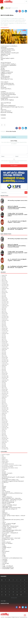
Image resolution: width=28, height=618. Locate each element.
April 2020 (4, 354)
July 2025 (4, 289)
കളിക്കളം (4, 487)
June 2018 (4, 384)
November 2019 (5, 361)
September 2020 (5, 348)
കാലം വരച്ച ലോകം (6, 491)
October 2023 (4, 304)
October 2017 (4, 394)
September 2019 (5, 364)
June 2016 (4, 415)
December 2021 (5, 330)
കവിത (14, 131)
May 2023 (4, 309)
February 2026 (5, 281)
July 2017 (4, 398)
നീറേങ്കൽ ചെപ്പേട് (5, 514)
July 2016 (4, 414)
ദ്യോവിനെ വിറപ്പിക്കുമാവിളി (8, 502)
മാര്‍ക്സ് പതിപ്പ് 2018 (6, 542)
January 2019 (4, 374)
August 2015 (4, 429)
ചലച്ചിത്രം (4, 495)
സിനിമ (3, 564)
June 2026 (4, 277)
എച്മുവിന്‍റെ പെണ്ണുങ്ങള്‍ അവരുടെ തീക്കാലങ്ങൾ (13, 481)
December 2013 (5, 448)
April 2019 (4, 370)
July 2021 (4, 334)
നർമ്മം (3, 518)
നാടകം (3, 510)
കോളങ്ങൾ (4, 494)
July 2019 (4, 366)
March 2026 (4, 280)
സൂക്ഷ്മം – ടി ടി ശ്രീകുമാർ (7, 566)
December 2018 (5, 376)
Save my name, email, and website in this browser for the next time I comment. (14, 161)
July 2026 (4, 276)
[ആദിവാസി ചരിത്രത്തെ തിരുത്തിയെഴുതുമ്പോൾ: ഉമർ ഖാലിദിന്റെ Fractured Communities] (2, 208)
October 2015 (4, 426)
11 (5, 588)
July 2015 (4, 430)
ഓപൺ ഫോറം (5, 482)
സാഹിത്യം (4, 562)
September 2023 (5, 305)
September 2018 (5, 380)
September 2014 (5, 441)
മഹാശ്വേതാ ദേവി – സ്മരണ (8, 539)
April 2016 (4, 418)
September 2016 (5, 411)
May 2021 (4, 337)
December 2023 (5, 301)
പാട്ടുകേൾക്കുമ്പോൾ (6, 524)
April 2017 (4, 402)
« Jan (2, 600)
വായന (3, 554)
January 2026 (4, 283)
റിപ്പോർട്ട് (4, 548)
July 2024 (4, 293)
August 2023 (4, 307)
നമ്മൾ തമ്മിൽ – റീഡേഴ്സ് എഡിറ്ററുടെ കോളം (11, 507)
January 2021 (4, 342)
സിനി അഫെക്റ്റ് (5, 563)
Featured (3, 458)
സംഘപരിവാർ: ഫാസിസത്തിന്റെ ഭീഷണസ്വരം (12, 558)
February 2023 (5, 313)
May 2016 (4, 417)
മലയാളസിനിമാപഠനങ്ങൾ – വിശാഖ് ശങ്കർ (11, 538)
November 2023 (5, 303)
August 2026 (4, 275)
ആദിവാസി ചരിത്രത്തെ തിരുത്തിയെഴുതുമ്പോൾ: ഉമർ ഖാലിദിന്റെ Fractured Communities (16, 208)
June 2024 (4, 295)
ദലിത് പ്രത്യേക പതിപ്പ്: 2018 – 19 (9, 501)
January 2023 (4, 315)
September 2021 (5, 333)
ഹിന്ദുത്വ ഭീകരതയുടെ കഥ (8, 567)
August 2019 (4, 365)
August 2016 (4, 413)
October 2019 (4, 362)
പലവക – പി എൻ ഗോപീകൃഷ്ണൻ (9, 523)
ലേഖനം (3, 550)
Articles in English (6, 454)
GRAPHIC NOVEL (5, 461)
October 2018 (4, 378)
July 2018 (4, 382)
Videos (3, 470)
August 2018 (4, 381)
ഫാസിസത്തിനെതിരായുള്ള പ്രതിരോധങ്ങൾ (11, 530)
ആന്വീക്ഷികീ (5, 474)
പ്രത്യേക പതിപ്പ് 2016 (6, 528)
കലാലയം (4, 486)
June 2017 (4, 399)
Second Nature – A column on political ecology (11, 465)
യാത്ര (3, 544)
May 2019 (4, 369)
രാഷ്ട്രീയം (4, 546)
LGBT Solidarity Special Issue (8, 463)
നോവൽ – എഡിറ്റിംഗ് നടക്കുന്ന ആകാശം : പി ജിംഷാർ (13, 515)
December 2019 (5, 360)
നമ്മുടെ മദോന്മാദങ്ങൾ (7, 506)
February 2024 (5, 299)
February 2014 (5, 447)
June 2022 (4, 323)
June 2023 (4, 308)
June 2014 (4, 445)
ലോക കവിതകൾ (5, 551)
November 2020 (5, 345)
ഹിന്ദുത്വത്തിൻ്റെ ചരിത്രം (8, 568)
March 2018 (4, 387)
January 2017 (4, 406)
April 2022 (4, 325)
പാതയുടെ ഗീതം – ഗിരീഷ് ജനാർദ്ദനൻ (10, 526)
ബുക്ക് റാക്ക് (4, 534)
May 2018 (4, 385)
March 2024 (4, 297)
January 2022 (4, 329)
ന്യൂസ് (3, 516)
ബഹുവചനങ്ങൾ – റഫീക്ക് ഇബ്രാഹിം (10, 532)
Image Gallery (5, 462)
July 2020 (4, 350)
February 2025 (5, 292)
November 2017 (5, 393)
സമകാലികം (4, 559)
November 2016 (5, 409)
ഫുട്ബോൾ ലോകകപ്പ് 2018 (7, 531)
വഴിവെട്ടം (4, 552)
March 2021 (4, 340)
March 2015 (4, 435)
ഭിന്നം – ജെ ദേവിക (6, 536)
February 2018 (5, 389)
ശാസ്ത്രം (4, 555)
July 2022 (4, 321)
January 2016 (4, 422)
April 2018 (4, 386)
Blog (3, 455)
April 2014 (4, 446)
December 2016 (5, 407)
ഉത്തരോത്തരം (5, 478)
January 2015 (4, 437)
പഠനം (3, 520)
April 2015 (4, 434)
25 (5, 594)
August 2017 (4, 397)
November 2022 (5, 317)
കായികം (4, 490)
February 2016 (5, 421)
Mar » (5, 600)
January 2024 (4, 300)
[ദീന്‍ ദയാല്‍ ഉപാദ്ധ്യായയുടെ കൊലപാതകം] (2, 201)
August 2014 (4, 442)
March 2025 (4, 291)
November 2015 (5, 425)
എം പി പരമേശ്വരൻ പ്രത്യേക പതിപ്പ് (10, 479)
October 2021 (4, 332)
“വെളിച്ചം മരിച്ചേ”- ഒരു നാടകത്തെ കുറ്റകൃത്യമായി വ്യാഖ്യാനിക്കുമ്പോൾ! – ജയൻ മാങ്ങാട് (17, 215)
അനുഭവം (4, 471)
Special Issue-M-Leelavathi (7, 466)
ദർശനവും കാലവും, (6, 503)
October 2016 (4, 410)
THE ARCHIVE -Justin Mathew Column (10, 467)
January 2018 (4, 390)
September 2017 (5, 395)
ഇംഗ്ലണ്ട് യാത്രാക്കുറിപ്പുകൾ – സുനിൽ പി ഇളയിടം (13, 477)
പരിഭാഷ (4, 522)
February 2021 (5, 341)
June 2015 (4, 431)
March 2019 (4, 372)
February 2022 (5, 328)
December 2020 (5, 344)
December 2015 (5, 423)
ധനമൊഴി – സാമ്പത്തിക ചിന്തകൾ (9, 505)
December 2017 (5, 391)
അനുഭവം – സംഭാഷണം (7, 473)
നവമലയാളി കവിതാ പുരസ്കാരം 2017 (9, 509)
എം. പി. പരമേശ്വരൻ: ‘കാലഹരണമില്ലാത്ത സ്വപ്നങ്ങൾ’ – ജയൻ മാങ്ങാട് (17, 222)
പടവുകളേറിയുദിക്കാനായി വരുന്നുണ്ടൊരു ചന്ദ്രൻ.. (13, 519)
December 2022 (5, 316)
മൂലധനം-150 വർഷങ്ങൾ (7, 543)
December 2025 (5, 284)
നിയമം (3, 511)
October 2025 (4, 287)
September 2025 (5, 288)
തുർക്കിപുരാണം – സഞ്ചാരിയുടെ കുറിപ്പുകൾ (12, 499)
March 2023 (4, 312)
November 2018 (5, 377)
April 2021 (4, 338)
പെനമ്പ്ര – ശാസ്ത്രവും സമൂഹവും (9, 527)
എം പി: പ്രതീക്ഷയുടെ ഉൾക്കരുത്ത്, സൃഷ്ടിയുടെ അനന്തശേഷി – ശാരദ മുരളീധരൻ (17, 229)
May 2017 (4, 401)
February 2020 (5, 357)
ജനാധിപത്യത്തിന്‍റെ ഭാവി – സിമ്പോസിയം (11, 498)
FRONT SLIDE (9, 131)
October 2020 (4, 346)
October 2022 (4, 319)
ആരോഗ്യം (4, 475)
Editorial (3, 457)
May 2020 (4, 353)
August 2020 (4, 349)
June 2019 (4, 368)
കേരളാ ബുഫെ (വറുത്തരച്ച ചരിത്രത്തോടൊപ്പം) (12, 493)
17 (1, 591)
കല (3, 485)
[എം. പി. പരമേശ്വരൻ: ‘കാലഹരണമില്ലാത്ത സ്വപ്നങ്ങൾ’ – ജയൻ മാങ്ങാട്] (2, 222)
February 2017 (5, 405)
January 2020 (4, 358)
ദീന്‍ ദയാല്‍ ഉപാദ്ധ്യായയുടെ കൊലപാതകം (17, 200)
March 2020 (4, 356)
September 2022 (5, 320)
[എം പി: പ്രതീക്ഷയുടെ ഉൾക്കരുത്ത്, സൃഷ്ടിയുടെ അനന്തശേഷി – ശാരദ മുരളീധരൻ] (2, 229)
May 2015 (4, 433)
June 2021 (4, 336)
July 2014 (3, 443)
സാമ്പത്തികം (4, 560)
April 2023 (4, 311)
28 (17, 594)
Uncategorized (5, 469)
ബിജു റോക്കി (7, 8)
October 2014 (4, 439)
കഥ (3, 483)
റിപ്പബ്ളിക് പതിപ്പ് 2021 (6, 547)
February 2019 (5, 373)
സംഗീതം (4, 556)
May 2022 (4, 324)
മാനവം (3, 540)
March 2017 (4, 403)
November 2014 (5, 438)
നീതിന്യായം (5, 512)
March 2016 (4, 419)
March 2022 (4, 326)
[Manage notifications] (25, 615)
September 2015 (5, 427)
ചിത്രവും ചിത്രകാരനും (7, 497)
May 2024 (4, 296)
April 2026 (4, 279)
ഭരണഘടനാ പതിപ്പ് (6, 535)
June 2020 (4, 352)
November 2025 (5, 285)
